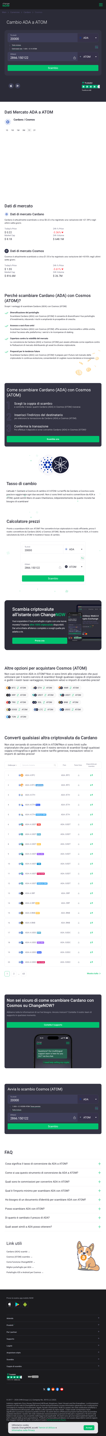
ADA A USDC (32, 932)
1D (7, 130)
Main (4, 12)
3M (23, 130)
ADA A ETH (30, 795)
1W (12, 130)
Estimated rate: (17, 49)
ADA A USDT (32, 824)
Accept (89, 1427)
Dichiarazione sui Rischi (56, 1420)
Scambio (53, 68)
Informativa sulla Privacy (23, 1430)
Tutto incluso (16, 45)
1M (18, 130)
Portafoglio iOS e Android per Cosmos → (25, 1272)
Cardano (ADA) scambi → (18, 1251)
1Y (29, 130)
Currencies (15, 12)
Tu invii (13, 35)
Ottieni (13, 54)
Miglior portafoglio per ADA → (20, 1267)
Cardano (27, 12)
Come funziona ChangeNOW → (20, 1262)
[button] (88, 37)
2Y (34, 130)
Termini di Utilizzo (47, 1427)
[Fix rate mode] (74, 57)
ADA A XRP (30, 893)
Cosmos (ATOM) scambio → (19, 1257)
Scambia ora (53, 439)
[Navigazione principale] (100, 4)
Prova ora (39, 640)
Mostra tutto (92, 973)
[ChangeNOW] (6, 5)
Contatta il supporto (53, 1025)
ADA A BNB (32, 913)
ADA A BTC (30, 775)
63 (23, 973)
